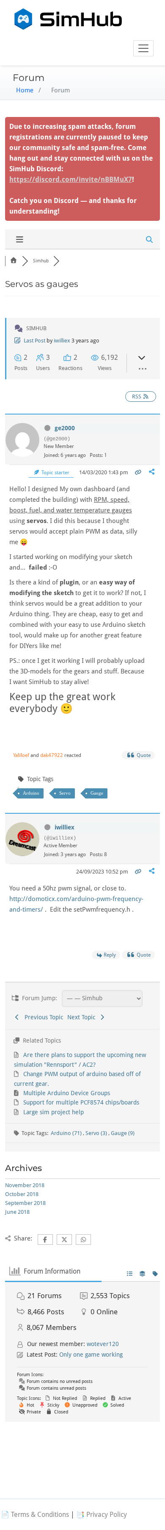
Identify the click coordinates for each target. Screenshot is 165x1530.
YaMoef (21, 755)
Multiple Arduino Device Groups (66, 1093)
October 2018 (21, 1194)
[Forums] (13, 261)
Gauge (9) (123, 1133)
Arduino (31, 793)
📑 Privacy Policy (101, 1515)
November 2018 (24, 1185)
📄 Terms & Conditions (35, 1515)
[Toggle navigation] (143, 48)
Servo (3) (96, 1133)
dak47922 (51, 755)
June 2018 (17, 1212)
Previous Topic (42, 1017)
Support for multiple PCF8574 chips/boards (81, 1102)
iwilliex (62, 340)
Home (24, 90)
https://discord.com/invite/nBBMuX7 (70, 179)
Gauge (97, 793)
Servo (65, 793)
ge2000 (65, 428)
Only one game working (91, 1354)
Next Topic (83, 1017)
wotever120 (103, 1344)
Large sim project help (53, 1112)
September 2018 (25, 1203)
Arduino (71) (67, 1133)
